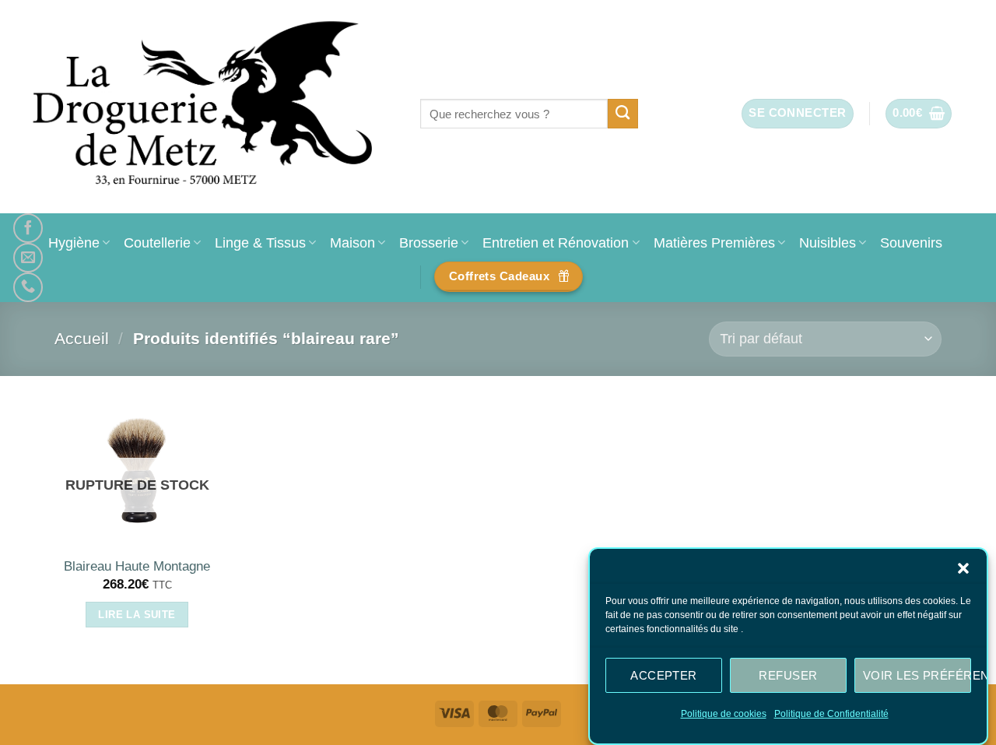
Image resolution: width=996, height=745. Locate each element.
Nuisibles (827, 242)
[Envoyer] (623, 113)
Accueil (81, 338)
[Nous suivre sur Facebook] (28, 228)
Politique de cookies (723, 713)
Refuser (788, 674)
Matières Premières (714, 242)
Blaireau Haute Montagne (137, 566)
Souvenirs (911, 242)
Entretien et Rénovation (555, 242)
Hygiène (74, 242)
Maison (352, 242)
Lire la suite (136, 614)
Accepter (663, 674)
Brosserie (428, 242)
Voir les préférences (917, 674)
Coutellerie (157, 242)
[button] (963, 568)
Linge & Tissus (260, 242)
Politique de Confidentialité (831, 713)
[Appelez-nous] (28, 287)
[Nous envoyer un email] (28, 257)
